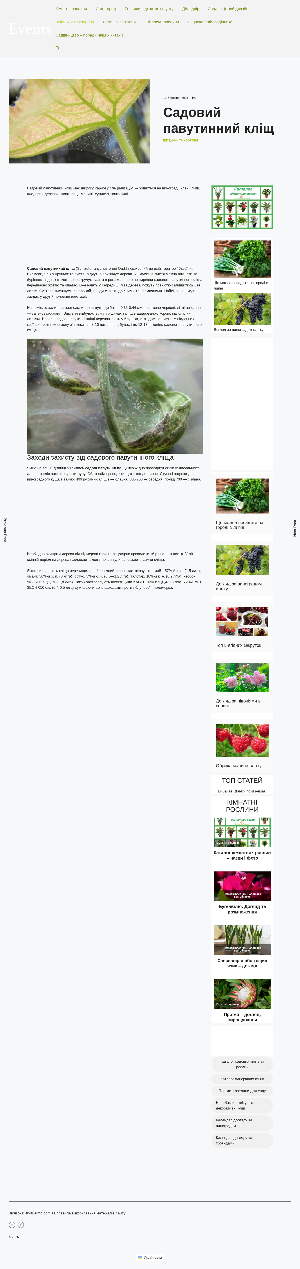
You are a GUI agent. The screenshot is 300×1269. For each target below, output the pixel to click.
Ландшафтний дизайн (228, 9)
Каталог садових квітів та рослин (242, 1064)
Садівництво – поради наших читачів (90, 35)
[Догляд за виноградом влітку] (242, 310)
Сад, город (106, 9)
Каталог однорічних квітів (242, 1079)
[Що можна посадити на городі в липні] (242, 260)
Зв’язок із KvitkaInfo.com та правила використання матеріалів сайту (67, 1213)
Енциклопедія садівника (210, 22)
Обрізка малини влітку (239, 765)
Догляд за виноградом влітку (239, 330)
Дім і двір (190, 9)
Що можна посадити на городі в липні (239, 525)
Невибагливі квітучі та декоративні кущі (235, 1106)
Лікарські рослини (162, 22)
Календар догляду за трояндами (234, 1141)
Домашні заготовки (120, 22)
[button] (57, 48)
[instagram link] (12, 1225)
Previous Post (5, 530)
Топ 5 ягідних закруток (238, 645)
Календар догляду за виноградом (234, 1123)
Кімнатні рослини (71, 9)
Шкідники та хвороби (75, 22)
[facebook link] (21, 1225)
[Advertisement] (115, 233)
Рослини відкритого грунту (149, 9)
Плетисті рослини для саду (242, 1091)
